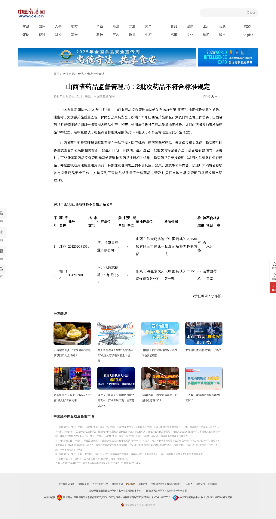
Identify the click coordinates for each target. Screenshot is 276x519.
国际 (42, 26)
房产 (148, 26)
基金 (74, 35)
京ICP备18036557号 (161, 497)
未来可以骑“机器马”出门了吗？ (203, 350)
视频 (42, 35)
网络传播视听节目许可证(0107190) (133, 497)
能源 (116, 26)
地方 (74, 26)
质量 (132, 35)
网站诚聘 (130, 484)
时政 (26, 26)
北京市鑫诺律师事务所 (130, 490)
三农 (116, 35)
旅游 (206, 35)
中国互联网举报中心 (190, 497)
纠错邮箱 (212, 484)
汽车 (173, 35)
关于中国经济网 (100, 484)
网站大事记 (117, 484)
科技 (100, 35)
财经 (58, 35)
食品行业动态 (96, 74)
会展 (222, 26)
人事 (58, 26)
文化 (190, 35)
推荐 (247, 26)
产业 (100, 26)
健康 (190, 26)
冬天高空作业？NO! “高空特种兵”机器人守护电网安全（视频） (115, 355)
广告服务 (188, 484)
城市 (222, 35)
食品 (173, 26)
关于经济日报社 (66, 484)
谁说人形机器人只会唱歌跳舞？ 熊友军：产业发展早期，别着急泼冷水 (116, 400)
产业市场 (69, 74)
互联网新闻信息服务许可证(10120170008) (94, 497)
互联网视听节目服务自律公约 (165, 484)
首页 (57, 74)
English (247, 35)
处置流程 (227, 497)
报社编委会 (83, 484)
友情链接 (200, 484)
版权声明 (143, 484)
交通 (132, 26)
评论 (26, 35)
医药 (206, 26)
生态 (148, 35)
